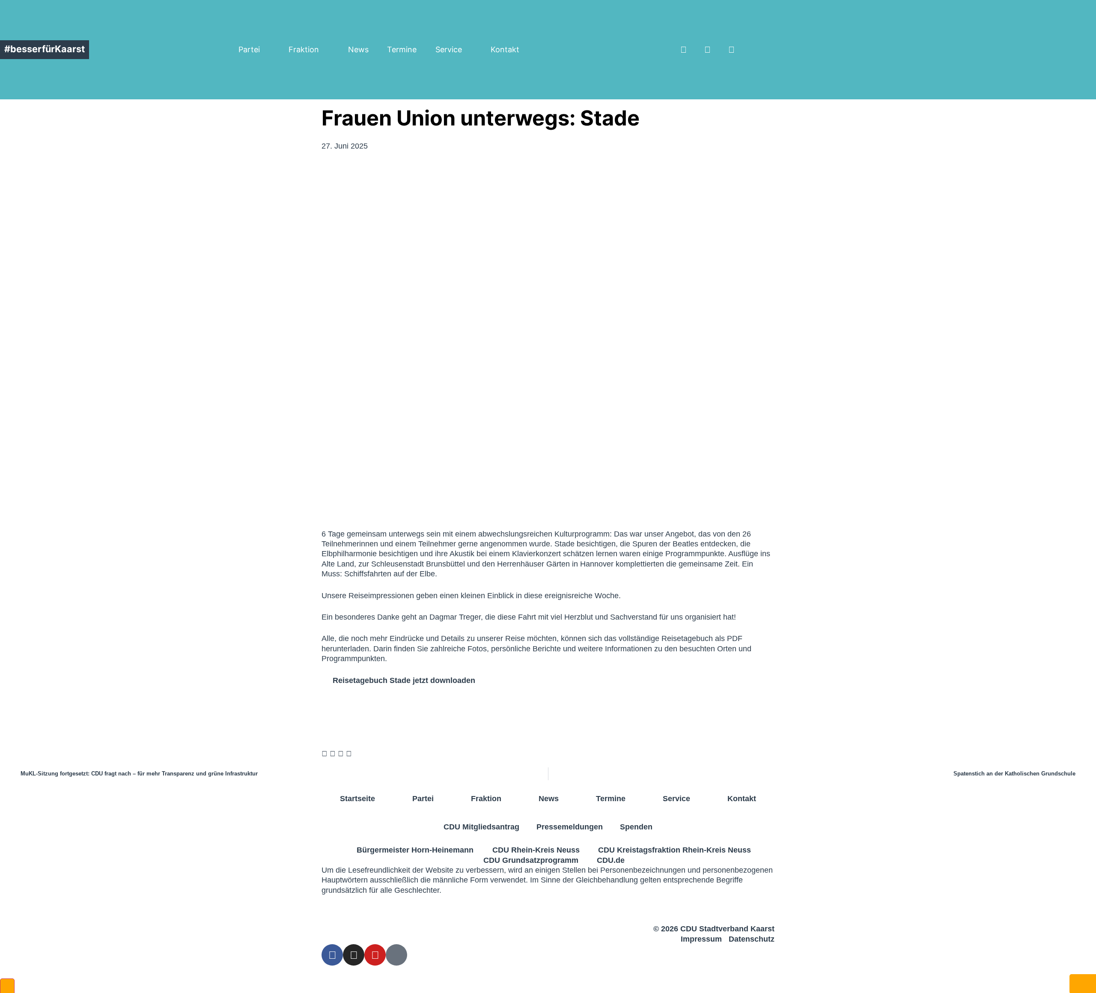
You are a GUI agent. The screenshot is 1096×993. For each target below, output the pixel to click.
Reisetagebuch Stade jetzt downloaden (404, 680)
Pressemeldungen (569, 827)
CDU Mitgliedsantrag (481, 827)
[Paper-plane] (755, 49)
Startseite (357, 798)
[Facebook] (683, 49)
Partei (249, 49)
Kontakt (505, 49)
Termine (402, 49)
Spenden (636, 827)
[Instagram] (707, 49)
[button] (887, 49)
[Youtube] (731, 49)
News (358, 49)
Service (448, 49)
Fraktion (304, 49)
